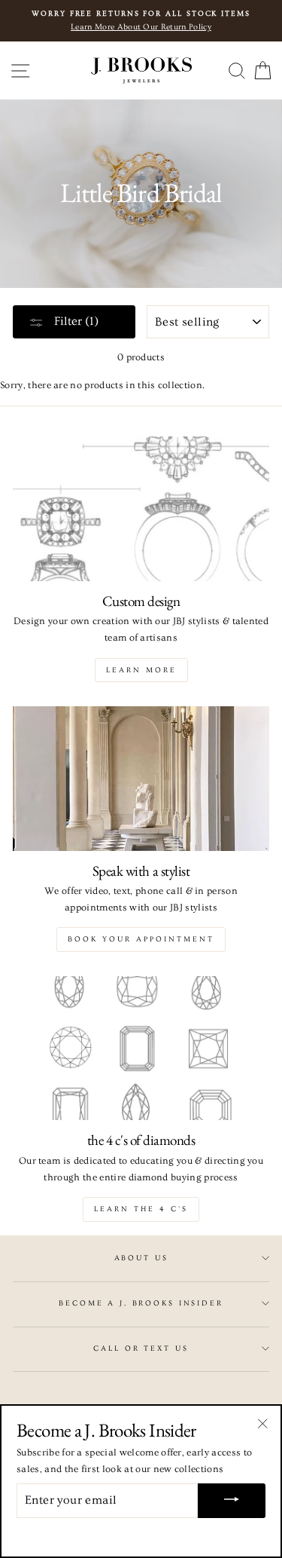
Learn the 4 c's (141, 1209)
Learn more (141, 670)
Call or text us (140, 1348)
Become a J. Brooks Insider (141, 1303)
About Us (141, 1258)
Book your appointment (141, 939)
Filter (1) (75, 321)
